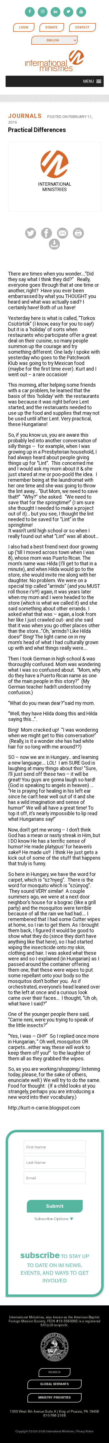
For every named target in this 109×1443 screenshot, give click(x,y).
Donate (52, 27)
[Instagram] (43, 12)
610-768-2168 (54, 1415)
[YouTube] (81, 12)
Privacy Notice (85, 1431)
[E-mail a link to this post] (62, 233)
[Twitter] (68, 12)
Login (23, 27)
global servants (54, 1384)
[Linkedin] (55, 12)
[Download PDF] (54, 244)
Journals (25, 116)
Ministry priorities (54, 1397)
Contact (82, 27)
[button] (88, 81)
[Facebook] (30, 12)
